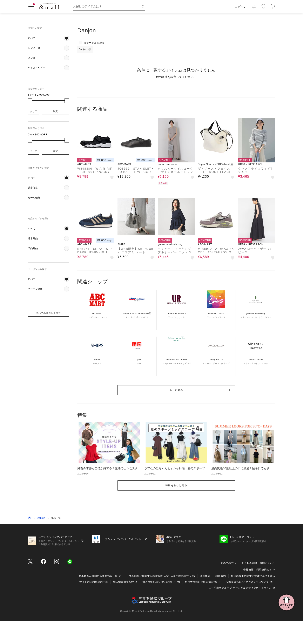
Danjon (41, 518)
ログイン (241, 6)
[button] (48, 38)
